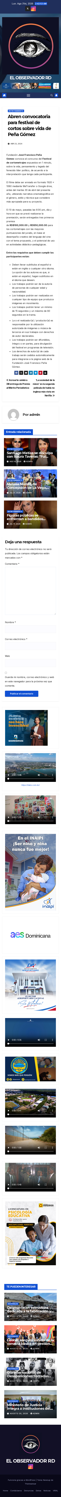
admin (34, 415)
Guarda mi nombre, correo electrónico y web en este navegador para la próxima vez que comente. (29, 681)
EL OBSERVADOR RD (30, 77)
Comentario (12, 563)
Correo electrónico (16, 639)
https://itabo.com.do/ (30, 785)
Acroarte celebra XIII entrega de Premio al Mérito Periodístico (18, 384)
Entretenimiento (16, 111)
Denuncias (29, 1490)
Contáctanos (16, 1490)
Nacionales (13, 1304)
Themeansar (30, 1484)
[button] (52, 95)
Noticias (47, 1490)
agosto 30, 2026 (19, 1316)
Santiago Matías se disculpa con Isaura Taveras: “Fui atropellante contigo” (30, 456)
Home (5, 1490)
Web (7, 656)
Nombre (10, 622)
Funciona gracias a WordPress (22, 1480)
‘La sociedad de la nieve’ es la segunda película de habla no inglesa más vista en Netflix (44, 388)
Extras (38, 1490)
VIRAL (55, 1490)
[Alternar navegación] (28, 95)
